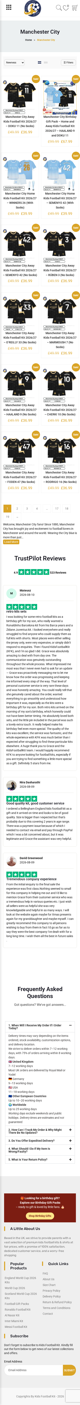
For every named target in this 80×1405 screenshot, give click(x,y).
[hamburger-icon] (8, 8)
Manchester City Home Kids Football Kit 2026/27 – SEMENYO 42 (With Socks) (60, 200)
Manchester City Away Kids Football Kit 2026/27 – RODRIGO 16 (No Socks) (60, 477)
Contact (48, 1313)
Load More (11, 541)
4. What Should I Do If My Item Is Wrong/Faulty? (29, 1150)
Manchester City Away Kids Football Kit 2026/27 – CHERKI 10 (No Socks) (60, 409)
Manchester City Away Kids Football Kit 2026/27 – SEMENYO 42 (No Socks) (20, 270)
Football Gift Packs (17, 1303)
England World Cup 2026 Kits (20, 1280)
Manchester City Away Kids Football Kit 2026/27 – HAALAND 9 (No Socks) (20, 409)
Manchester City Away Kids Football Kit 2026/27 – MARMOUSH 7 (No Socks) (60, 340)
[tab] (40, 62)
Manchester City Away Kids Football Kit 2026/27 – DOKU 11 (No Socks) (20, 121)
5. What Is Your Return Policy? (27, 1159)
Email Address (13, 1361)
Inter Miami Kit (14, 1321)
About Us (48, 1279)
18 (66, 508)
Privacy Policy (51, 1290)
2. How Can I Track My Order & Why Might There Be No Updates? (35, 1131)
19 (7, 516)
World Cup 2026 (15, 1288)
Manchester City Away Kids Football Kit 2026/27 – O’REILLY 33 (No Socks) (20, 337)
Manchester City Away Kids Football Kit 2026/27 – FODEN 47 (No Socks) (20, 477)
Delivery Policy (52, 1296)
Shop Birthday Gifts (40, 1215)
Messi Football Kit (16, 1326)
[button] (40, 1026)
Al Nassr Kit (12, 1315)
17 (56, 508)
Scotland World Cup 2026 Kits (21, 1296)
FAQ (45, 1273)
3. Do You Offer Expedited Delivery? (31, 1140)
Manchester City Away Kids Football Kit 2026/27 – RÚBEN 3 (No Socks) (60, 270)
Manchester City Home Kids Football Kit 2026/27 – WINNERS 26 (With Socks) (20, 200)
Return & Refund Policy (57, 1302)
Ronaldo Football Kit (18, 1309)
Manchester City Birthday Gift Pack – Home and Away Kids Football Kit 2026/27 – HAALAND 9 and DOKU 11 (60, 126)
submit (69, 1370)
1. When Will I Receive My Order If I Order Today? (34, 1027)
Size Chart (49, 1285)
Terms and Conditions (56, 1308)
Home (28, 40)
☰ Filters (68, 62)
